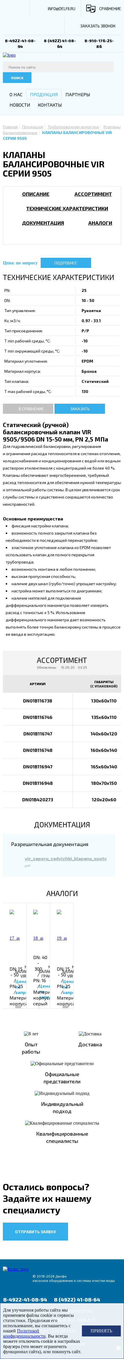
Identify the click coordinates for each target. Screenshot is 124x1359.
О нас (16, 94)
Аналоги (100, 223)
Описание (35, 194)
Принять (101, 1330)
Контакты (50, 104)
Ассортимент (93, 194)
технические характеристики (67, 208)
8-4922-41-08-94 (25, 1299)
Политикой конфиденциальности (24, 1333)
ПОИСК (17, 78)
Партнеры (77, 94)
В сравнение (31, 408)
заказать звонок (98, 25)
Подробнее (66, 262)
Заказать (80, 408)
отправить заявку (35, 1231)
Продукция (44, 94)
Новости (20, 104)
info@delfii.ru (61, 8)
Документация (43, 223)
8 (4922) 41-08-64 (77, 1299)
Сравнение (110, 8)
